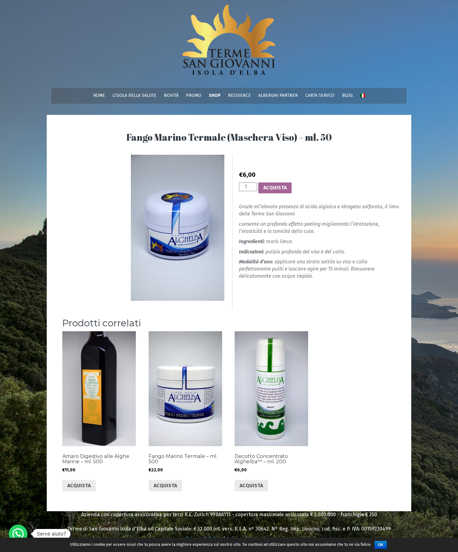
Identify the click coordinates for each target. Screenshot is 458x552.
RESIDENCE (239, 95)
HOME (99, 95)
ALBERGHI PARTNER (278, 95)
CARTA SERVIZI (320, 95)
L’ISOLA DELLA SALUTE (134, 95)
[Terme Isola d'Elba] (229, 43)
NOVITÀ (171, 95)
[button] (18, 534)
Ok (381, 545)
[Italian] (362, 95)
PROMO (193, 95)
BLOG (347, 95)
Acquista (275, 188)
